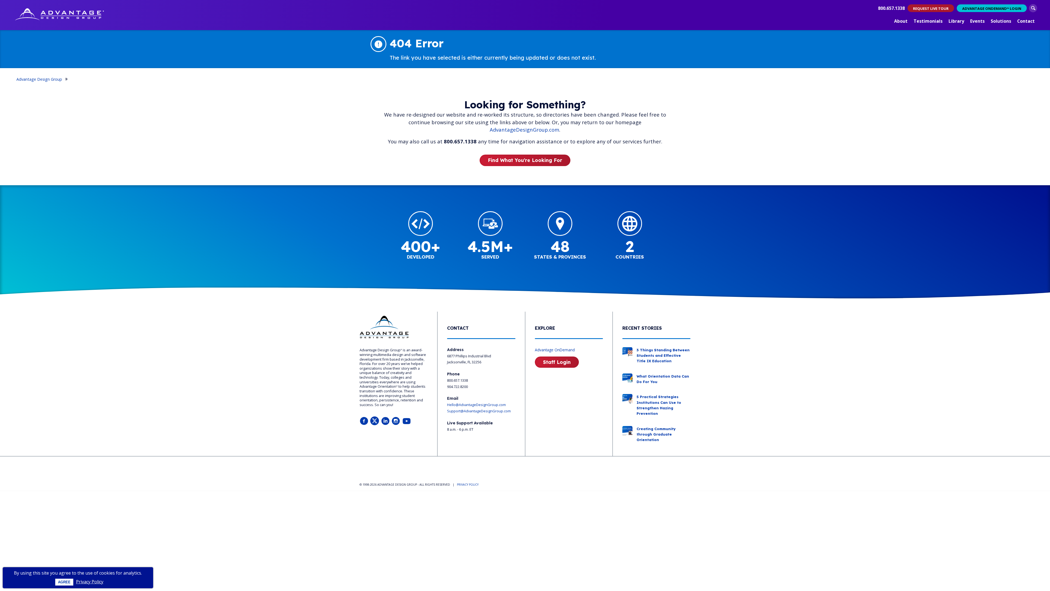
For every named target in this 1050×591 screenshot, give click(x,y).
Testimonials (928, 21)
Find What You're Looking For (525, 160)
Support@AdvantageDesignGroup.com (479, 411)
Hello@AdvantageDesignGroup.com (476, 404)
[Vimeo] (406, 421)
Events (977, 21)
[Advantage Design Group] (59, 15)
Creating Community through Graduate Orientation (656, 434)
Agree (64, 582)
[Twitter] (374, 421)
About (901, 21)
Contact (1026, 21)
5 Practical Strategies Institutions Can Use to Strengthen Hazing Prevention (659, 405)
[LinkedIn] (385, 421)
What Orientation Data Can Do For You (663, 379)
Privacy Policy (89, 582)
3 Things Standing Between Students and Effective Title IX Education (663, 355)
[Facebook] (364, 421)
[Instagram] (396, 421)
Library (956, 21)
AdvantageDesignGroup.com (524, 129)
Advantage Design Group (39, 79)
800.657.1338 (891, 8)
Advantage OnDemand (555, 349)
